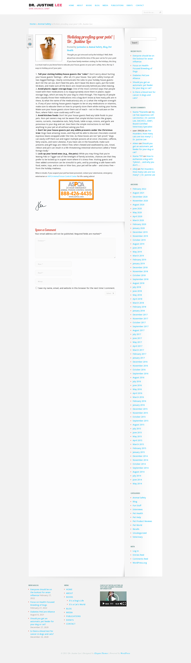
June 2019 (137, 248)
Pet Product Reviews (142, 521)
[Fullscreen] (124, 603)
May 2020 (137, 212)
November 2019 (140, 236)
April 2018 (137, 299)
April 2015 (137, 440)
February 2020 (139, 224)
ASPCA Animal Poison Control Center (62, 176)
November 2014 (140, 460)
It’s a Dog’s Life (76, 600)
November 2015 (140, 413)
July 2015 (137, 428)
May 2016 (137, 389)
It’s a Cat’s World (77, 604)
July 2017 (137, 334)
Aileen (136, 143)
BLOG (97, 5)
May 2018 (137, 295)
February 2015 (139, 448)
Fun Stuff (137, 505)
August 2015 (138, 424)
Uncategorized (140, 533)
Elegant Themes (101, 653)
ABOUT (80, 5)
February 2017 (139, 354)
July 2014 (137, 476)
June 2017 (137, 338)
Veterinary (138, 537)
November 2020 (140, 200)
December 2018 (140, 267)
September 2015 (140, 420)
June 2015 (137, 432)
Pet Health (138, 513)
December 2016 (140, 362)
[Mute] (121, 603)
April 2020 (137, 216)
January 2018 (139, 310)
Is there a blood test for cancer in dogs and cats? (144, 95)
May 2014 (137, 483)
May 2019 (137, 252)
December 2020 (140, 197)
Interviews (138, 509)
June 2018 (137, 291)
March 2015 (138, 444)
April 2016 (137, 393)
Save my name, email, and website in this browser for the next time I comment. (76, 288)
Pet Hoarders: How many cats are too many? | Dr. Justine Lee (144, 172)
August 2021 (138, 193)
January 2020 (139, 228)
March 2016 (138, 397)
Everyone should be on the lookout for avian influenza (143, 58)
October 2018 (139, 275)
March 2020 (138, 220)
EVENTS (130, 5)
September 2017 (140, 326)
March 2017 (138, 350)
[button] (113, 599)
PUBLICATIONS (117, 5)
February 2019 (139, 259)
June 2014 (137, 479)
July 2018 (137, 287)
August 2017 (138, 330)
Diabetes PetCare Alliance (42, 612)
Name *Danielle (140, 112)
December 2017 (140, 314)
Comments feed (140, 559)
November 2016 (140, 365)
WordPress (125, 653)
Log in (136, 551)
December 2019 (140, 232)
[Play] (103, 603)
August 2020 (138, 204)
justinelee (81, 46)
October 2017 (139, 322)
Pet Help (137, 517)
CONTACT (140, 5)
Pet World (137, 525)
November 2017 (140, 318)
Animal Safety (44, 24)
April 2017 (137, 346)
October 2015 (139, 417)
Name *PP (138, 156)
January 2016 (139, 405)
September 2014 (140, 468)
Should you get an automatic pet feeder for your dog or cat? (143, 85)
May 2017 (137, 342)
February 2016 (139, 401)
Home (33, 24)
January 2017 (139, 358)
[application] (113, 598)
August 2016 (138, 377)
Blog (105, 46)
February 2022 (139, 189)
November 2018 (140, 271)
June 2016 (137, 385)
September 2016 (140, 373)
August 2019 (138, 244)
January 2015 (139, 452)
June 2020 (137, 208)
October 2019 (139, 240)
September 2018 (140, 279)
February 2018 (139, 307)
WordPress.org (140, 563)
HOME (71, 5)
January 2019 (139, 263)
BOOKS (89, 5)
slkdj (135, 169)
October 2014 (139, 464)
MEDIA (105, 5)
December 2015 (140, 409)
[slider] (111, 603)
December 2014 (140, 456)
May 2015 (137, 436)
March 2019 (138, 255)
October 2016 (139, 369)
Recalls (136, 529)
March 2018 (138, 303)
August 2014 (138, 472)
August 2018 (138, 283)
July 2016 (137, 381)
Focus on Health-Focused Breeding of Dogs (142, 68)
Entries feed (138, 555)
